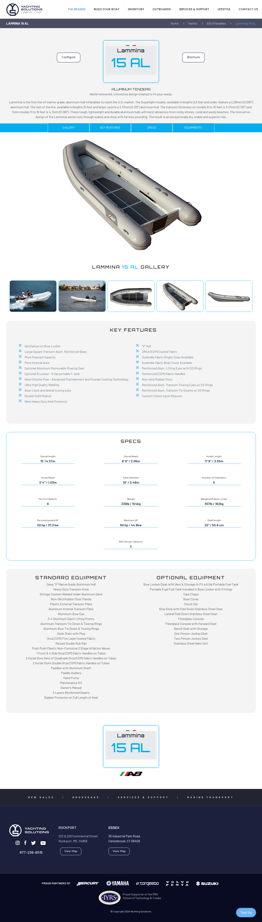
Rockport (68, 827)
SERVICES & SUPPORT (143, 797)
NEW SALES (41, 797)
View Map (70, 851)
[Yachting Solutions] (24, 9)
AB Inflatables (216, 23)
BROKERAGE (86, 797)
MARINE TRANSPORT (210, 797)
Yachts (192, 23)
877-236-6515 (31, 852)
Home (175, 23)
